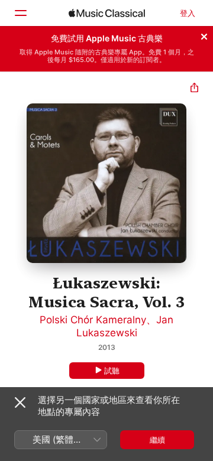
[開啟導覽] (20, 13)
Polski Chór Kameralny (93, 320)
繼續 (157, 439)
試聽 (112, 370)
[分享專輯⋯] (194, 89)
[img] (107, 13)
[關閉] (204, 35)
